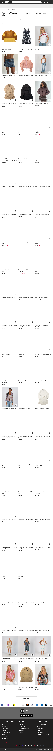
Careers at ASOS (22, 726)
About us (21, 724)
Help (3, 724)
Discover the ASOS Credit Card (43, 734)
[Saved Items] (48, 2)
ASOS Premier (4, 730)
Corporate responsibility (24, 728)
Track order (4, 726)
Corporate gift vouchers (41, 728)
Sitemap (3, 734)
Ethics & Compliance (6, 738)
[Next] (50, 13)
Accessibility (49, 749)
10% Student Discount (6, 732)
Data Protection (5, 736)
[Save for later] (15, 44)
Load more (26, 698)
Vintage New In (29, 13)
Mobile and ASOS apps (41, 724)
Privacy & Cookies (39, 749)
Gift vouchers (39, 726)
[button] (16, 745)
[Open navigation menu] (2, 2)
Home (3, 9)
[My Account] (44, 2)
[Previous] (23, 13)
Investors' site (21, 730)
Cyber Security (22, 732)
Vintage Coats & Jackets (40, 13)
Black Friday (39, 730)
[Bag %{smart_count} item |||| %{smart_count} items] (51, 2)
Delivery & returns (5, 728)
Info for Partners (40, 732)
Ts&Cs (45, 749)
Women (8, 9)
